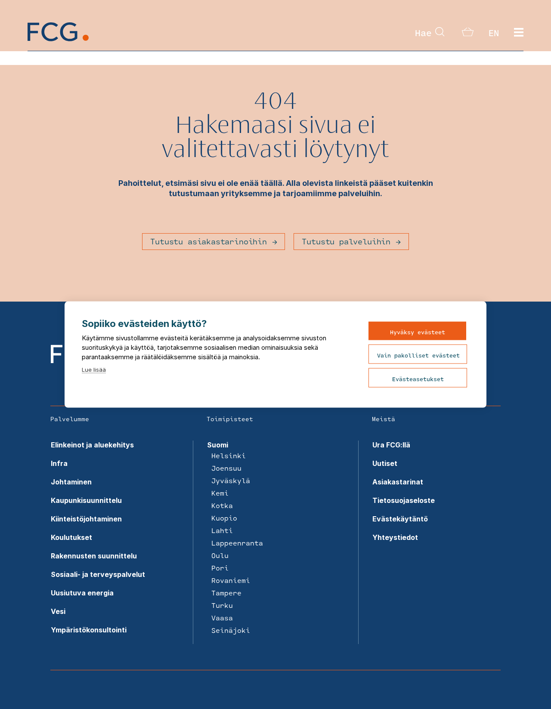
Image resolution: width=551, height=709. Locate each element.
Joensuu (226, 467)
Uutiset (384, 463)
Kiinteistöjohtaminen (86, 519)
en (494, 33)
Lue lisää (94, 369)
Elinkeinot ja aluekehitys (92, 445)
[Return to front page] (58, 38)
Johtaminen (71, 482)
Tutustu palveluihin (346, 241)
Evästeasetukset (418, 379)
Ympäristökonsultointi (89, 630)
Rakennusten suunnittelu (94, 556)
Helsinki (228, 455)
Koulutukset (71, 537)
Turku (222, 605)
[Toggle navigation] (518, 32)
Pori (220, 567)
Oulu (220, 555)
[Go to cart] (468, 33)
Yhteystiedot (395, 537)
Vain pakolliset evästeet (418, 355)
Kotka (222, 505)
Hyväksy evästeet (417, 332)
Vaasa (222, 617)
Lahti (222, 530)
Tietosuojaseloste (403, 500)
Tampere (226, 592)
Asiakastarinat (397, 482)
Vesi (58, 611)
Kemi (220, 492)
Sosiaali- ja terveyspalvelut (98, 574)
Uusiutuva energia (82, 593)
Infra (59, 463)
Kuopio (224, 517)
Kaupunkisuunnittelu (86, 500)
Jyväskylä (230, 480)
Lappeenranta (237, 542)
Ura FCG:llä (391, 445)
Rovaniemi (230, 580)
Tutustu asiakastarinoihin (208, 241)
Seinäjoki (230, 630)
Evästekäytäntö (400, 519)
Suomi (217, 445)
